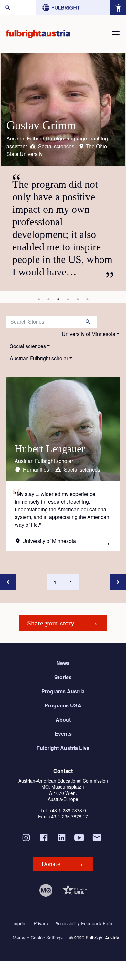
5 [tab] (77, 299)
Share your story (50, 623)
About (63, 719)
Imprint (19, 924)
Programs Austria (63, 691)
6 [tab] (87, 299)
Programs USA (63, 705)
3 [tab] (58, 299)
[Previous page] (8, 582)
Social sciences (28, 346)
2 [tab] (48, 299)
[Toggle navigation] (115, 34)
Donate (50, 863)
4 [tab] (68, 299)
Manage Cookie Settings (38, 938)
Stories (63, 677)
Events (63, 733)
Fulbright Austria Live (63, 747)
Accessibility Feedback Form (84, 924)
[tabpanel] (63, 172)
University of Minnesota (88, 333)
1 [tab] (39, 299)
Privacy (41, 924)
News (63, 663)
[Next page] (118, 582)
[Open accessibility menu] (118, 7)
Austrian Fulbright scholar (39, 358)
